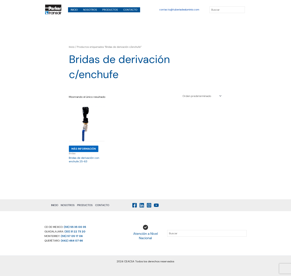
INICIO (74, 9)
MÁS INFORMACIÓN (83, 148)
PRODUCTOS (110, 9)
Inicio (72, 47)
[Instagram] (149, 205)
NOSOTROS (90, 9)
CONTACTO (130, 9)
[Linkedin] (141, 205)
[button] (179, 10)
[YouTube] (156, 205)
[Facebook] (134, 205)
